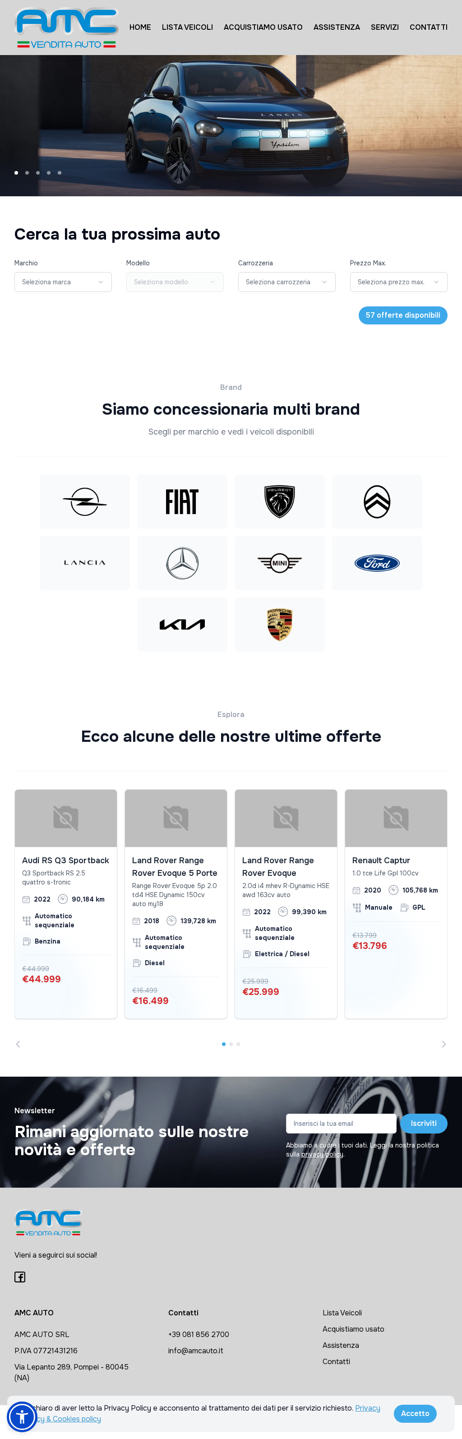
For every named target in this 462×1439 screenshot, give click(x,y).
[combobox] (63, 282)
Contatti (336, 1361)
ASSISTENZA (337, 27)
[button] (22, 1417)
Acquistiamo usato (353, 1329)
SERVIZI (385, 27)
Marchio (26, 263)
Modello (138, 263)
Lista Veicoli (342, 1313)
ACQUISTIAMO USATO (263, 27)
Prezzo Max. (368, 263)
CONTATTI (429, 27)
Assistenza (341, 1345)
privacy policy (322, 1154)
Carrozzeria (255, 263)
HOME (140, 27)
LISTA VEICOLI (187, 27)
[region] (231, 918)
